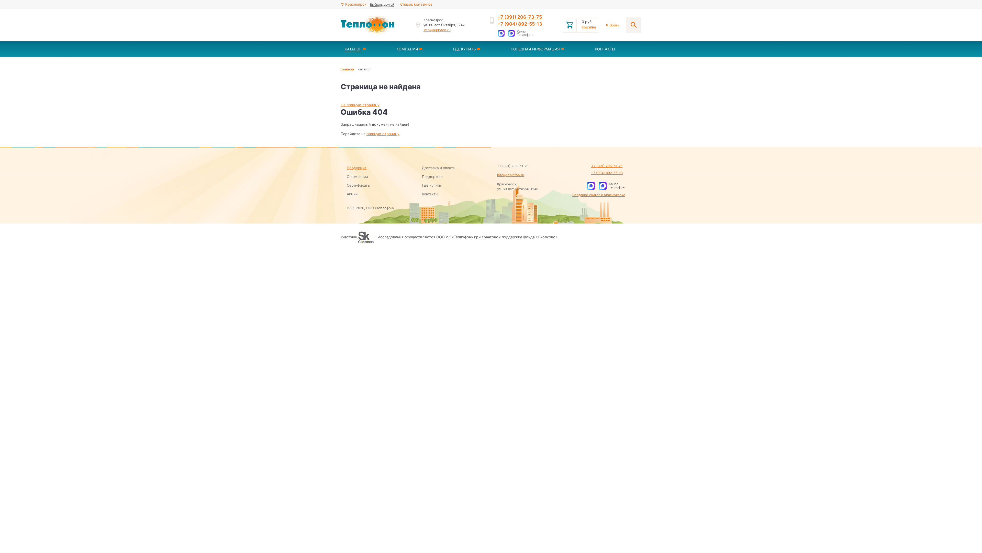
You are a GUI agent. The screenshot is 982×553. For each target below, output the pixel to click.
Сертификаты (358, 185)
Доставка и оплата (438, 168)
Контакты (430, 194)
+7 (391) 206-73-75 (519, 17)
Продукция (356, 168)
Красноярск (355, 4)
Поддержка (432, 176)
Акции (352, 194)
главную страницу (382, 134)
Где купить (431, 185)
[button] (366, 49)
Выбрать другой (382, 4)
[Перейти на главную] (375, 25)
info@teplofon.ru (437, 30)
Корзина (589, 27)
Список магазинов (416, 4)
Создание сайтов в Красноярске (598, 195)
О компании (357, 176)
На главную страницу (360, 105)
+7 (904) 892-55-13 (519, 24)
